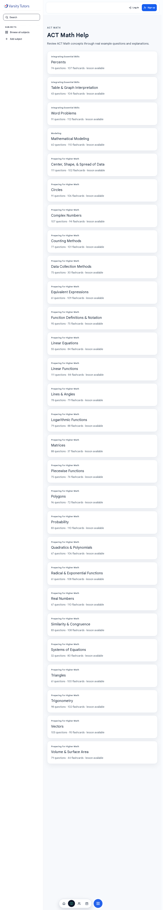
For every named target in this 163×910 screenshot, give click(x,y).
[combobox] (24, 17)
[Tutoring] (79, 903)
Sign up (151, 7)
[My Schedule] (86, 903)
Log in (136, 7)
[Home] (63, 903)
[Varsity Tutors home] (16, 6)
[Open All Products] (98, 903)
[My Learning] (71, 903)
